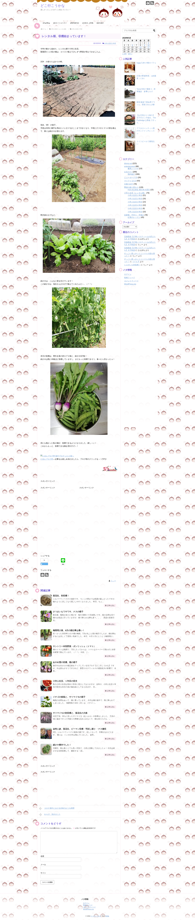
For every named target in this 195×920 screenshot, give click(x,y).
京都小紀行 (128, 184)
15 (140, 47)
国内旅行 (131, 174)
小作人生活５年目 (135, 208)
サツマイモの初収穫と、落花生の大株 (70, 713)
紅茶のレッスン (134, 217)
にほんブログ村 (47, 459)
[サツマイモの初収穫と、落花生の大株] (46, 717)
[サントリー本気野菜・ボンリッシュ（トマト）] (46, 651)
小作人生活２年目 (135, 199)
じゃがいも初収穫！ (132, 265)
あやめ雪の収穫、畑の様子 (65, 662)
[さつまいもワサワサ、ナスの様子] (46, 616)
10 (148, 45)
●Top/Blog (46, 23)
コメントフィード (131, 281)
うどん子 (135, 262)
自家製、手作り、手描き (134, 215)
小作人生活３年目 (135, 202)
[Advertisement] (57, 503)
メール (43, 865)
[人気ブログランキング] (110, 472)
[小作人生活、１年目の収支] (46, 685)
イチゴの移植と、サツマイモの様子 (69, 697)
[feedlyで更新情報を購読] (148, 3)
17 (148, 47)
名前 (42, 856)
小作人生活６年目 (135, 212)
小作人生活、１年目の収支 (65, 681)
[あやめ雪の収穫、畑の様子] (46, 667)
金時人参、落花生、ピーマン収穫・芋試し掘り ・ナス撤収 (79, 729)
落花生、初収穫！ (61, 596)
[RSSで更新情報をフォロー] (152, 3)
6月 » (130, 54)
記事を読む (111, 605)
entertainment (129, 166)
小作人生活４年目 (135, 205)
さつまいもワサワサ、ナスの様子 (68, 611)
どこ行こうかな (53, 5)
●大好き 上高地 (87, 23)
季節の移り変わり (131, 187)
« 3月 (124, 54)
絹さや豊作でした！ (62, 745)
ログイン (127, 274)
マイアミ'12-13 (130, 181)
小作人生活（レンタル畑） (135, 193)
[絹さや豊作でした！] (46, 749)
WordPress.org (130, 284)
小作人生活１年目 (110, 43)
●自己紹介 (100, 23)
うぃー (113, 581)
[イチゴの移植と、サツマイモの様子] (46, 701)
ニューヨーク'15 (130, 177)
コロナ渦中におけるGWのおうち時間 (59, 808)
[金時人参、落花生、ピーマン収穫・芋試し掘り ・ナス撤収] (46, 733)
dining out (128, 163)
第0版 (107, 916)
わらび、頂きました (52, 814)
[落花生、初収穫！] (46, 600)
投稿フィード (129, 278)
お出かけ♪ (128, 172)
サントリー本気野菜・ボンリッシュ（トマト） (74, 646)
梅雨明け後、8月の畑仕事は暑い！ (69, 630)
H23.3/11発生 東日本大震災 (139, 190)
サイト (43, 873)
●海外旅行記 (74, 23)
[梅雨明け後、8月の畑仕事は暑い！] (46, 635)
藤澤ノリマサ (133, 169)
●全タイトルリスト (60, 23)
